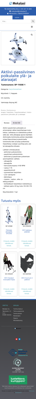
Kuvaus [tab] (6, 123)
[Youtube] (16, 339)
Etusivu (3, 110)
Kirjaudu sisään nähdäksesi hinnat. (9, 243)
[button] (32, 34)
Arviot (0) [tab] (16, 123)
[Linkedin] (19, 339)
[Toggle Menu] (27, 26)
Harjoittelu (10, 112)
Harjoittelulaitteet (15, 89)
